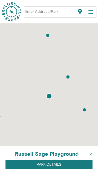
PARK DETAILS (49, 164)
